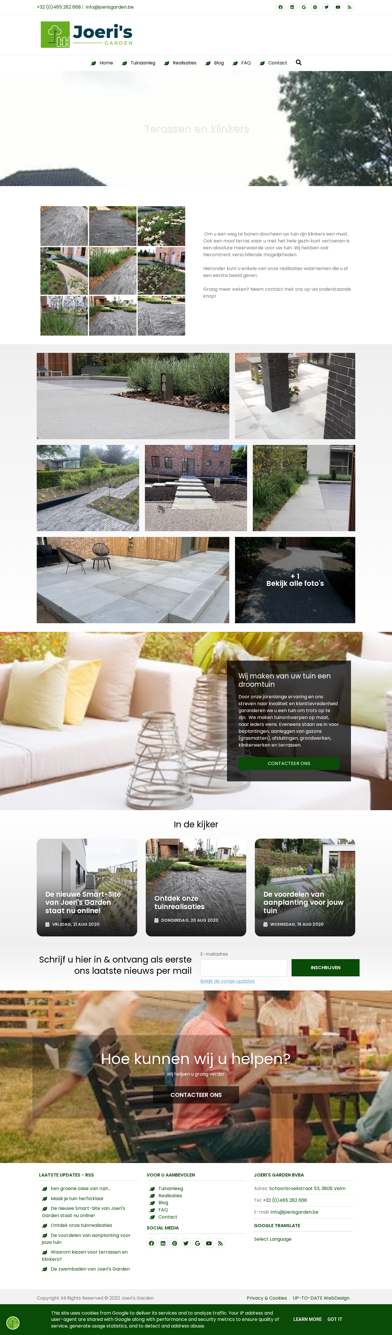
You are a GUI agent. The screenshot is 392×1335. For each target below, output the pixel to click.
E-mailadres (214, 954)
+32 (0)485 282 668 (59, 7)
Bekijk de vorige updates (227, 981)
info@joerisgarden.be (110, 7)
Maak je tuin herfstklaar (77, 1198)
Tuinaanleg (143, 63)
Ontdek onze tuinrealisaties (81, 1225)
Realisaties (185, 63)
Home (106, 63)
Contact (277, 63)
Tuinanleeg (170, 1188)
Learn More (307, 1319)
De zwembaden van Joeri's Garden (90, 1269)
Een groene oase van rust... (81, 1188)
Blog (219, 63)
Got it (334, 1319)
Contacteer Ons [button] (196, 1095)
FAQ (246, 63)
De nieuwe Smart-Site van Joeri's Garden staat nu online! (83, 1212)
